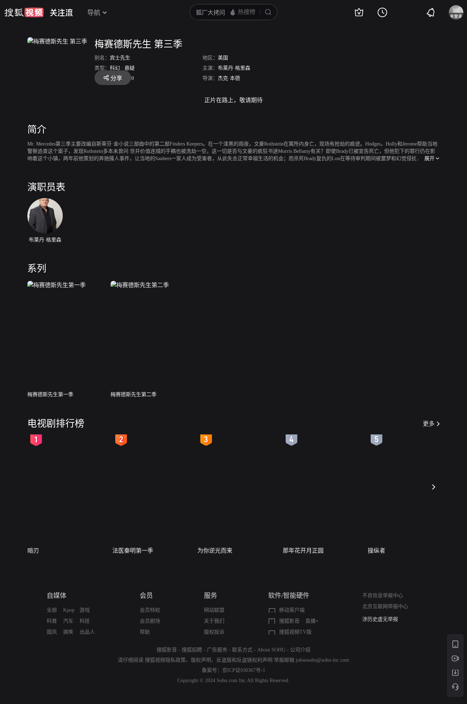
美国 (223, 58)
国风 (52, 632)
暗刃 (33, 551)
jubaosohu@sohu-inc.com (322, 660)
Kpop (68, 610)
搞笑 (68, 632)
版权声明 (201, 660)
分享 (116, 78)
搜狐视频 (24, 12)
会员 (146, 595)
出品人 (87, 632)
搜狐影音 (289, 621)
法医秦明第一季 (132, 551)
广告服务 (217, 650)
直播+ (312, 621)
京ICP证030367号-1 (243, 670)
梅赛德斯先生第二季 (134, 394)
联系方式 (242, 650)
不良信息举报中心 (382, 595)
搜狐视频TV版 (295, 632)
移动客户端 (292, 610)
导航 (93, 12)
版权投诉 (214, 632)
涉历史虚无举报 (380, 619)
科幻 (115, 68)
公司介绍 (300, 650)
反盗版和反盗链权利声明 (244, 660)
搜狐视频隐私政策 (165, 660)
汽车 (68, 621)
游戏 (85, 610)
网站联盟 (214, 610)
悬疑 (129, 68)
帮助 (145, 632)
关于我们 (214, 621)
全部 (52, 610)
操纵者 (376, 551)
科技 (85, 621)
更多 (429, 424)
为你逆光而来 (214, 551)
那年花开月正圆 (303, 551)
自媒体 (56, 595)
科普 (52, 621)
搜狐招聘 (192, 650)
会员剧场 (150, 621)
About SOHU (271, 650)
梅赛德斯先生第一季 (50, 394)
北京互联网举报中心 (385, 606)
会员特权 (150, 610)
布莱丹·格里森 (234, 68)
